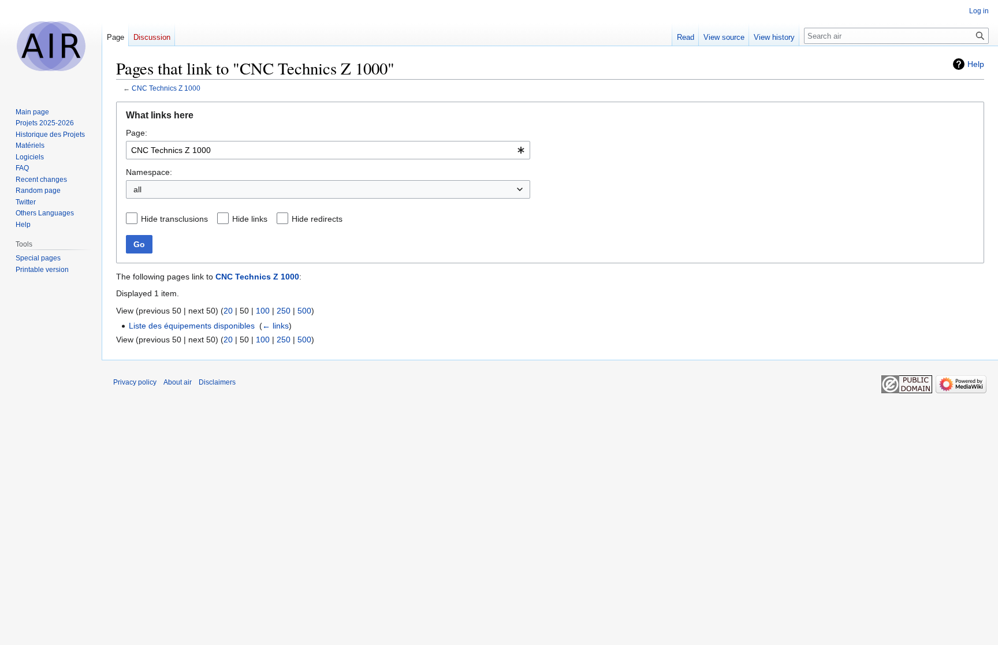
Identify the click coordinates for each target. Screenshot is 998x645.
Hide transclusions (174, 218)
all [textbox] (137, 189)
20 (228, 310)
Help (975, 64)
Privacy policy (135, 382)
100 (263, 310)
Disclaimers (217, 382)
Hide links (249, 218)
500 (304, 310)
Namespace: (149, 172)
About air (177, 382)
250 (284, 310)
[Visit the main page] (51, 46)
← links (275, 325)
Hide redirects (317, 218)
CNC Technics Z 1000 (166, 88)
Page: (136, 132)
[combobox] (328, 150)
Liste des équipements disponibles (192, 325)
